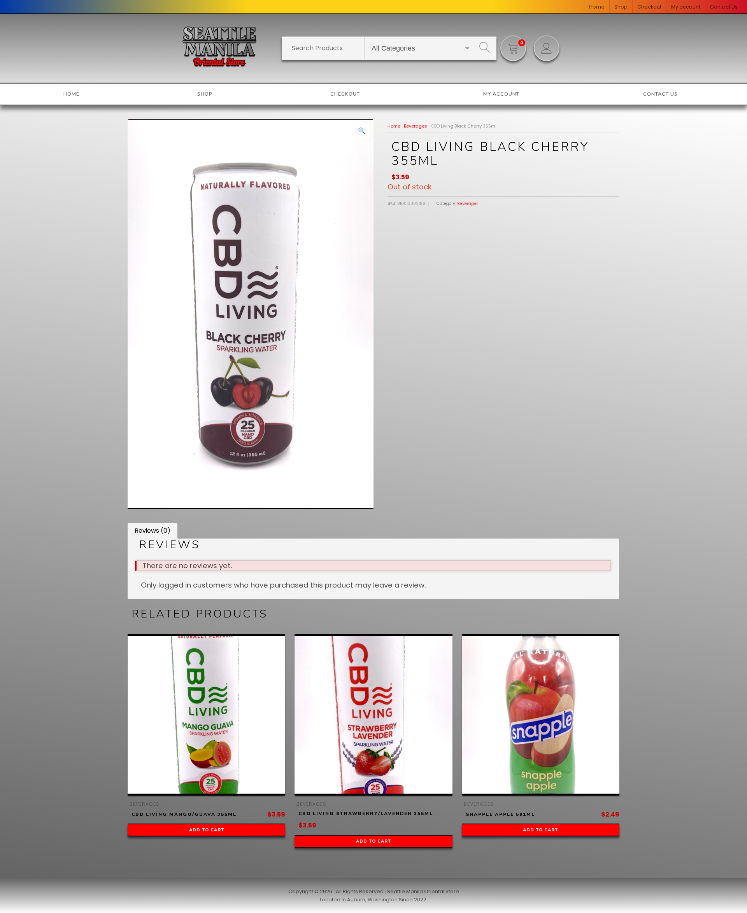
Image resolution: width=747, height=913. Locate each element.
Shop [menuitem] (621, 6)
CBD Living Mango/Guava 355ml (184, 814)
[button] (362, 131)
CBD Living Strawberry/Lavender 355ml (365, 813)
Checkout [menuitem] (649, 6)
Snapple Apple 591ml (500, 814)
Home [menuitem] (597, 6)
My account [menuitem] (685, 6)
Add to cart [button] (206, 830)
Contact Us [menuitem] (724, 6)
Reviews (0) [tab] (152, 530)
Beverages (415, 126)
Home (394, 126)
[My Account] (546, 48)
